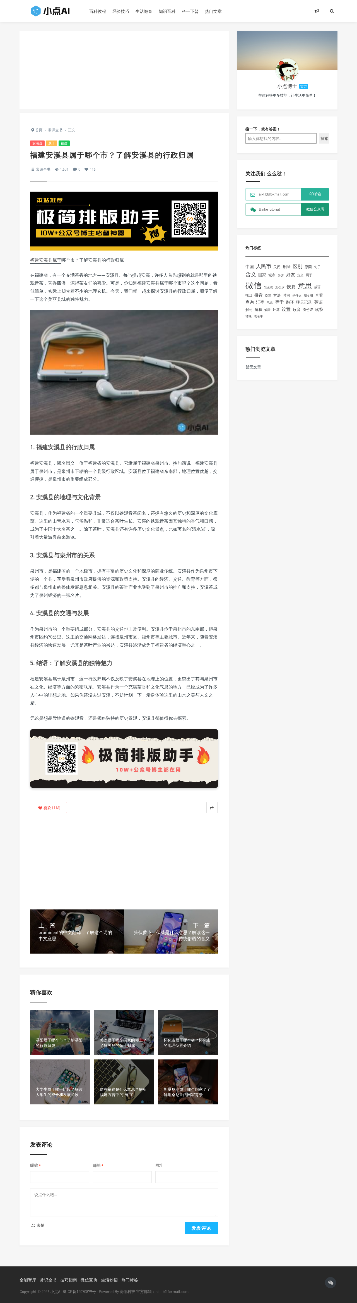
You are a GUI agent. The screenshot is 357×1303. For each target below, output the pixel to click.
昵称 (35, 1165)
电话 (270, 302)
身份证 (308, 310)
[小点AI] (50, 11)
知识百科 (167, 11)
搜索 (324, 138)
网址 (159, 1165)
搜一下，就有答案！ (263, 129)
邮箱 (98, 1165)
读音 (297, 309)
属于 (51, 143)
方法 (277, 295)
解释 (258, 309)
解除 (267, 309)
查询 (249, 302)
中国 (249, 266)
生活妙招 (109, 1279)
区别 (297, 266)
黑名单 (258, 316)
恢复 (291, 286)
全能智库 (28, 1279)
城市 (272, 275)
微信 (253, 285)
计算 (276, 310)
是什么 (296, 295)
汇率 (260, 301)
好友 (290, 274)
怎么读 (279, 287)
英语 (318, 302)
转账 (248, 316)
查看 (319, 295)
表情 (40, 1225)
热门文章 (213, 11)
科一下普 (190, 11)
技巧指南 (68, 1279)
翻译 (290, 302)
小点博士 (287, 86)
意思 (305, 285)
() (51, 807)
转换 (319, 309)
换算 (268, 295)
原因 (308, 267)
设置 (286, 309)
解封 (249, 309)
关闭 (277, 267)
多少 (281, 275)
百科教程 (97, 11)
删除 (287, 266)
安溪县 (37, 143)
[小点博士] (287, 70)
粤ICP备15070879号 (79, 1291)
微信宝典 (89, 1279)
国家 (262, 274)
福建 (64, 143)
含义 (250, 274)
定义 (300, 275)
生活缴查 (144, 11)
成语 (317, 287)
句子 (317, 267)
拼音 (258, 294)
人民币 (263, 266)
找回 (248, 295)
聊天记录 (304, 302)
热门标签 (129, 1279)
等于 (279, 302)
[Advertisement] (124, 70)
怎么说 (268, 287)
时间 (286, 295)
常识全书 (43, 169)
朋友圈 (308, 295)
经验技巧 (120, 11)
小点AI (56, 1291)
